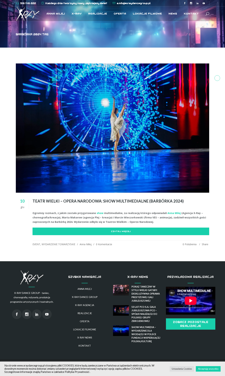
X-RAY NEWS (84, 337)
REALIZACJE (85, 313)
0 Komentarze (104, 244)
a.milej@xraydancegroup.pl (134, 3)
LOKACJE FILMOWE (84, 329)
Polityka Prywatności (77, 371)
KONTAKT (84, 345)
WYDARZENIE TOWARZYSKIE (58, 244)
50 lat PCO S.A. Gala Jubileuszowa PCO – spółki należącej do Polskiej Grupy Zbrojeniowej (144, 313)
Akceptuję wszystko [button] (208, 368)
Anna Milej (174, 213)
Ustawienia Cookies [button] (182, 368)
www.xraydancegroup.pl (31, 365)
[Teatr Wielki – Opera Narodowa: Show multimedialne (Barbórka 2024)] (112, 128)
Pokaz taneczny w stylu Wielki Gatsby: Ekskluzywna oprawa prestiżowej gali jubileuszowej (145, 293)
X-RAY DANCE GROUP (85, 296)
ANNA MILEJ (85, 288)
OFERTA (84, 321)
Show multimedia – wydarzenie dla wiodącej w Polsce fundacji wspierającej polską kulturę (145, 334)
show (100, 213)
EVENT (36, 244)
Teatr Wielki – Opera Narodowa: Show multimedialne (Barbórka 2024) (108, 201)
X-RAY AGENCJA (84, 305)
